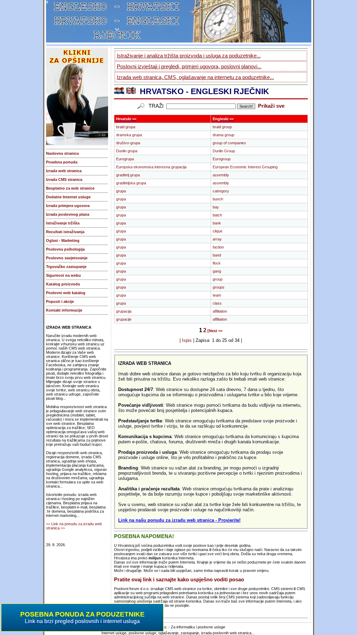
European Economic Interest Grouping (245, 167)
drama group (223, 135)
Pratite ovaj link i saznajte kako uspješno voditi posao (179, 579)
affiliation (220, 311)
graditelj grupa (128, 175)
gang (217, 271)
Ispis (187, 340)
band (217, 255)
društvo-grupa (128, 143)
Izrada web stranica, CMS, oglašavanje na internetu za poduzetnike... (195, 77)
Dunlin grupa (126, 151)
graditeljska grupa (131, 183)
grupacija (123, 311)
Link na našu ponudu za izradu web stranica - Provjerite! (179, 520)
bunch (218, 199)
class (217, 303)
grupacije (123, 319)
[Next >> (214, 331)
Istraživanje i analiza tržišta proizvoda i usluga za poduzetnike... (189, 56)
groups (219, 287)
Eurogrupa (125, 159)
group (217, 279)
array (217, 239)
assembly (221, 175)
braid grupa (125, 127)
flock (217, 263)
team (217, 295)
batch (217, 215)
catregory (221, 191)
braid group (222, 127)
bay (216, 207)
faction (218, 247)
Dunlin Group (224, 151)
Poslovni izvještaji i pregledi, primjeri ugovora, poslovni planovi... (189, 66)
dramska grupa (129, 135)
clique (217, 231)
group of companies (229, 143)
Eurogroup (221, 159)
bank (217, 223)
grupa (121, 191)
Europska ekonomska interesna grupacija (151, 167)
